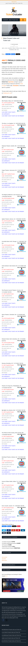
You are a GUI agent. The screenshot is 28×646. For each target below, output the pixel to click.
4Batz (3, 48)
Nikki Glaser (4, 560)
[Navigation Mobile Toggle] (24, 19)
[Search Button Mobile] (21, 19)
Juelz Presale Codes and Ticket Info (14, 3)
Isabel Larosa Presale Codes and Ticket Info (11, 638)
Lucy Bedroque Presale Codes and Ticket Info (11, 635)
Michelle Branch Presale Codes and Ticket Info (11, 629)
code (6, 48)
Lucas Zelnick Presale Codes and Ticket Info (11, 632)
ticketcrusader (14, 44)
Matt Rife (4, 558)
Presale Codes (19, 48)
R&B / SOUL (17, 49)
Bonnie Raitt (4, 557)
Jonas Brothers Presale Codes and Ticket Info (11, 641)
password (10, 48)
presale (14, 48)
